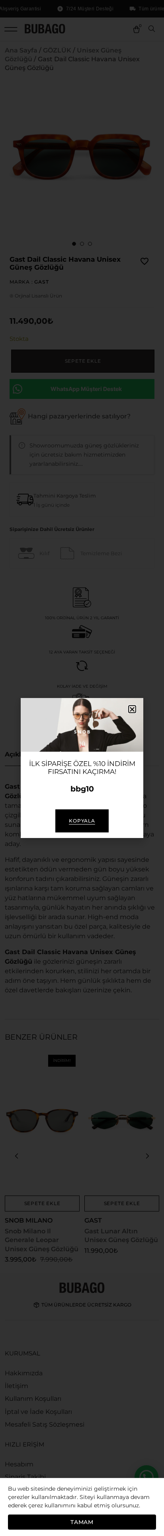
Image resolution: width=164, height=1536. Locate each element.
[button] (132, 709)
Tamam (82, 1522)
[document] (82, 768)
